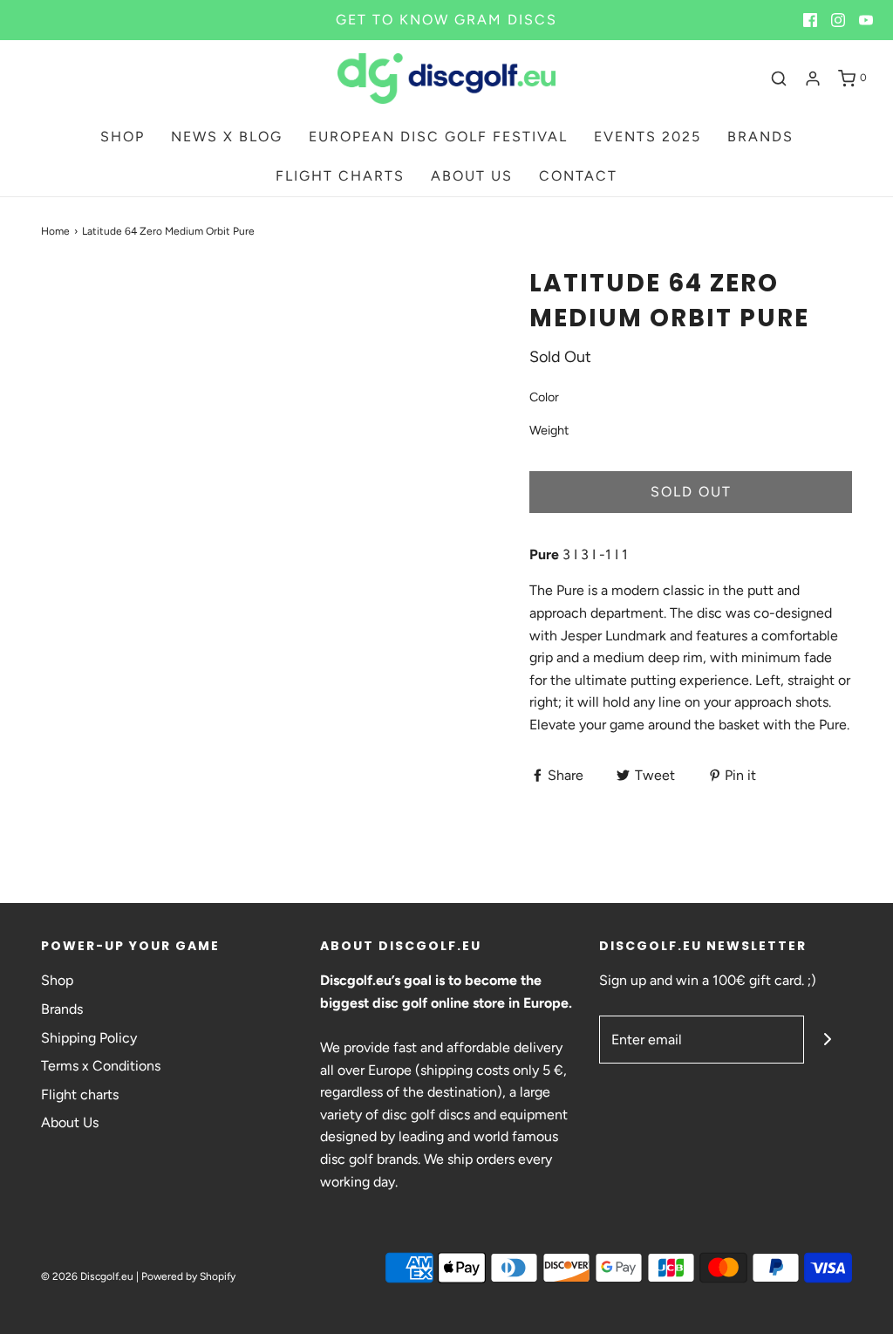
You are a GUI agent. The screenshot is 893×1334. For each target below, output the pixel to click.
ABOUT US (472, 176)
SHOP (122, 136)
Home (55, 231)
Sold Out (691, 491)
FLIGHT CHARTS (340, 176)
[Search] (778, 78)
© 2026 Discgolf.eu (87, 1276)
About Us (70, 1122)
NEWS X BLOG (227, 136)
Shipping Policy (89, 1038)
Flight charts (80, 1094)
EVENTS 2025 (647, 136)
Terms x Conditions (100, 1065)
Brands (62, 1009)
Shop (57, 980)
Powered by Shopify (188, 1276)
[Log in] (812, 78)
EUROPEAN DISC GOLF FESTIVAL (438, 136)
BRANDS (760, 136)
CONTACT (578, 176)
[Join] (828, 1040)
